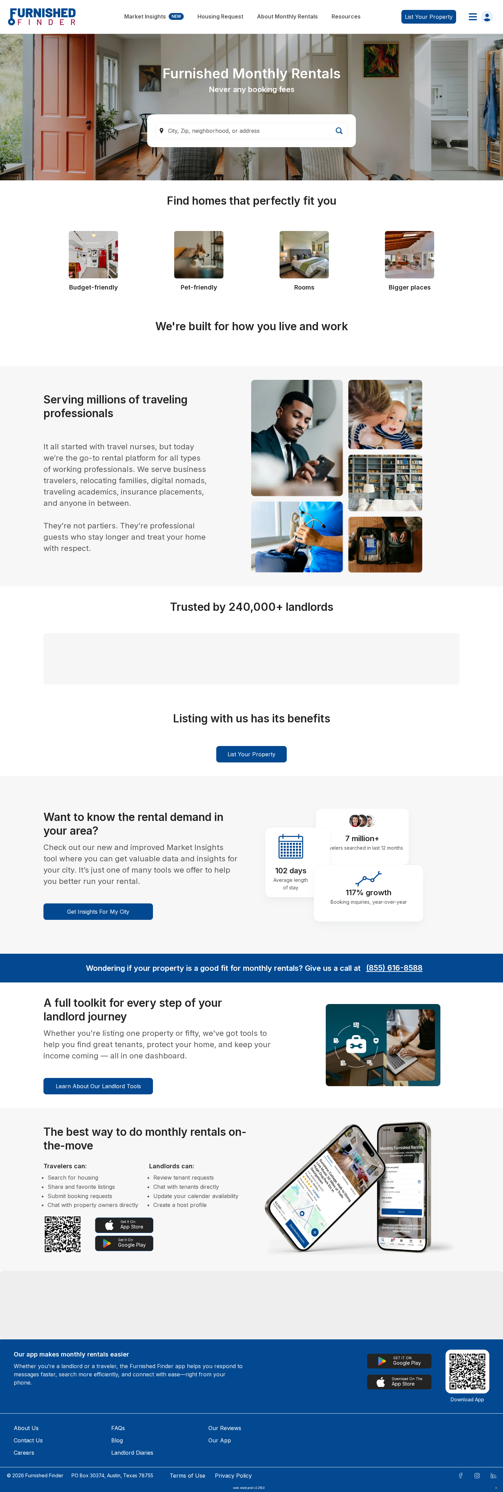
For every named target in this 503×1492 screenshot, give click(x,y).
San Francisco (404, 1423)
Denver (62, 1445)
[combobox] (251, 131)
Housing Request (220, 16)
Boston (311, 1423)
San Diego (66, 1423)
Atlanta (394, 1445)
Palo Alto (397, 1467)
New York (232, 1467)
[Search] (339, 131)
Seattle (145, 1423)
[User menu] (479, 16)
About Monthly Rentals (287, 16)
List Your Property (251, 870)
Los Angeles (235, 1423)
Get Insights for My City (98, 1028)
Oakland (312, 1445)
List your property (429, 16)
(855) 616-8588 (394, 1084)
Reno (143, 1445)
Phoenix (229, 1445)
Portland (147, 1467)
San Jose (65, 1467)
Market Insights (152, 16)
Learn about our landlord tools (98, 1202)
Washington (317, 1467)
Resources (346, 16)
